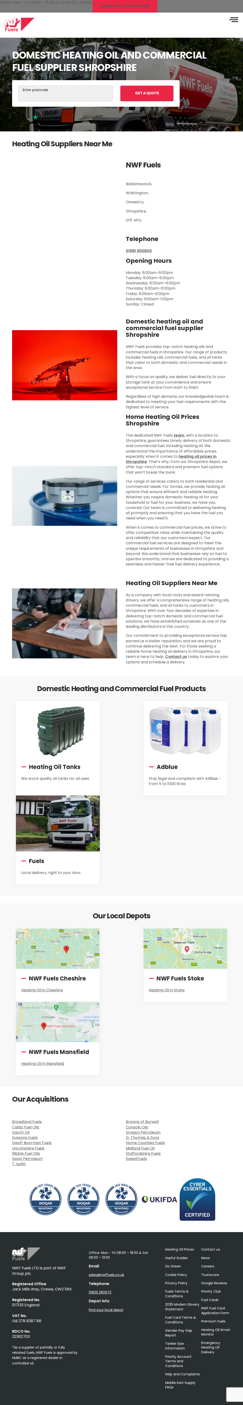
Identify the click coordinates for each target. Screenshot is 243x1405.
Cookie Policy (176, 1274)
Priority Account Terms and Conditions (178, 1361)
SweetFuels (136, 1158)
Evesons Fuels (25, 1137)
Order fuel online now (125, 6)
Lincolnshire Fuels (28, 1148)
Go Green (173, 1266)
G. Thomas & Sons (142, 1137)
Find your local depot (106, 1310)
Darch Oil (20, 1132)
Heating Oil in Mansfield (42, 1063)
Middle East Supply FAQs (180, 1385)
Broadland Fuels (27, 1121)
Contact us (210, 1249)
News (205, 1258)
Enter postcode (35, 90)
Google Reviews (214, 1283)
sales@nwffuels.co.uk (106, 1274)
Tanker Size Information (175, 1345)
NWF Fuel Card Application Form (215, 1310)
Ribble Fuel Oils (26, 1153)
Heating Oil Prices (179, 1249)
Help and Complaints (182, 1374)
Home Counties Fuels (145, 1143)
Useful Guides (176, 1258)
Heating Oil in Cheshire (42, 990)
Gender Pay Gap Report (178, 1332)
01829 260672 (100, 1292)
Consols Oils (137, 1127)
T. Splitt (19, 1164)
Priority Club (211, 1291)
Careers (207, 1266)
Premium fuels (213, 1321)
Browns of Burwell (142, 1121)
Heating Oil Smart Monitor (215, 1332)
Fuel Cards (210, 1300)
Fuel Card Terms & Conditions (180, 1319)
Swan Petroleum (27, 1158)
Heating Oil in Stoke (167, 990)
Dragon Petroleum (143, 1132)
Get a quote (147, 93)
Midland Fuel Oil (140, 1148)
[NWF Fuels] (26, 1259)
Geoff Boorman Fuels (31, 1143)
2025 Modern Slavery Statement (182, 1306)
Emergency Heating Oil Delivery (210, 1347)
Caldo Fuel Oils (25, 1127)
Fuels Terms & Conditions (177, 1293)
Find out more (38, 794)
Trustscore (210, 1274)
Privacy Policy (176, 1283)
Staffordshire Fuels (143, 1153)
